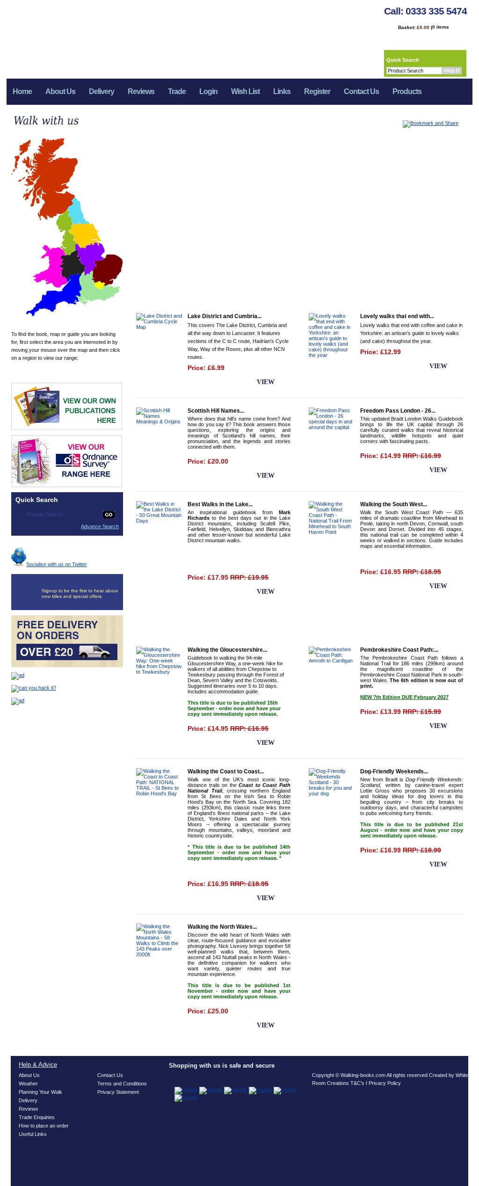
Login (208, 91)
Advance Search (100, 526)
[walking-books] (91, 35)
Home (22, 91)
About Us (60, 91)
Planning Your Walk (40, 1092)
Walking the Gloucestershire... (227, 650)
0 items (440, 26)
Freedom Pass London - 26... (397, 410)
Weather (28, 1083)
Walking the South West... (393, 504)
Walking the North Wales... (222, 927)
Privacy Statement (118, 1092)
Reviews (141, 91)
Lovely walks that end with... (397, 316)
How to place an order (44, 1125)
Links (281, 91)
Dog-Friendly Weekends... (394, 771)
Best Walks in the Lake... (220, 504)
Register (317, 91)
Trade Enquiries (37, 1117)
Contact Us (361, 91)
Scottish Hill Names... (216, 410)
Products (403, 94)
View (266, 382)
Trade (177, 91)
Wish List (245, 91)
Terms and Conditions (122, 1083)
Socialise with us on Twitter (56, 564)
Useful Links (33, 1134)
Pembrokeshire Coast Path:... (399, 650)
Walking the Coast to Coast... (226, 771)
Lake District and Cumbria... (224, 316)
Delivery (101, 91)
